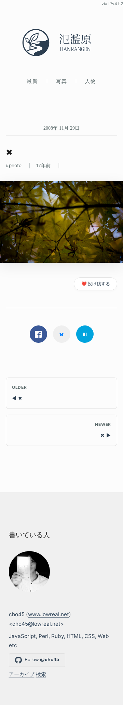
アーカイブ (22, 674)
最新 (32, 81)
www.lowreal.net (48, 614)
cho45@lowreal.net (36, 624)
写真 (61, 81)
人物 (90, 81)
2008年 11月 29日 (61, 128)
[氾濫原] (61, 42)
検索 (41, 674)
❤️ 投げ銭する (95, 283)
